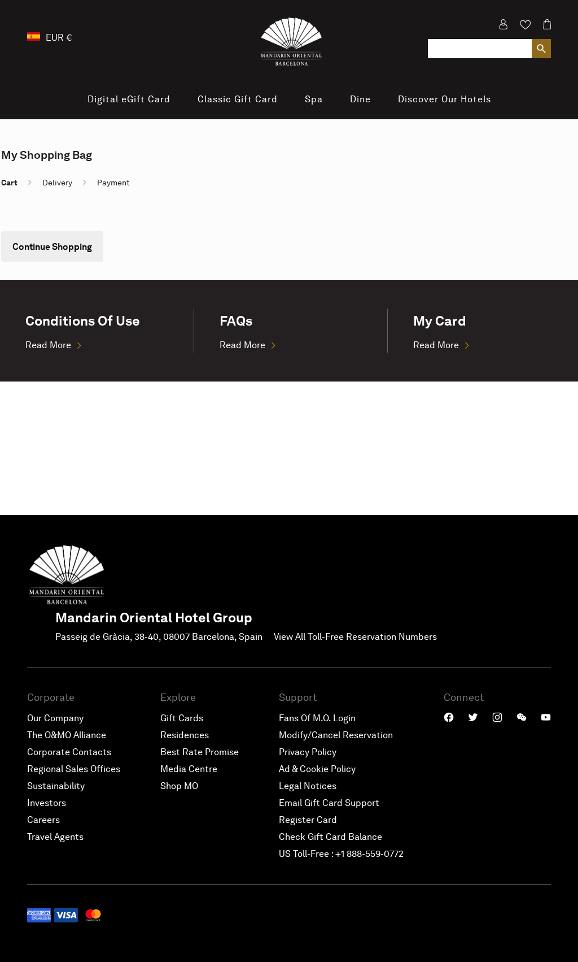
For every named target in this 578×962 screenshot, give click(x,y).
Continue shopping (52, 246)
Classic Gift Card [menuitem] (238, 99)
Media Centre (188, 769)
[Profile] (503, 28)
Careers (43, 819)
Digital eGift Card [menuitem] (128, 99)
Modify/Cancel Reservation (336, 735)
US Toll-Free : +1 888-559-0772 (341, 853)
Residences (184, 735)
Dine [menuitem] (360, 99)
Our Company (55, 718)
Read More (48, 345)
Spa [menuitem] (314, 99)
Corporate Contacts (69, 752)
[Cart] (544, 28)
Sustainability (56, 786)
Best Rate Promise (199, 752)
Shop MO (179, 786)
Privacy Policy (307, 752)
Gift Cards (181, 718)
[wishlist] (525, 28)
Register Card (308, 819)
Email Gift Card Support (329, 803)
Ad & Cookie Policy (317, 769)
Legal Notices (307, 786)
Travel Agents (55, 836)
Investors (46, 803)
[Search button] (541, 48)
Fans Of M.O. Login (317, 718)
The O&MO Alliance (66, 735)
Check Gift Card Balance (330, 836)
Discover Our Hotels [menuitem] (444, 99)
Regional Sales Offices (73, 769)
